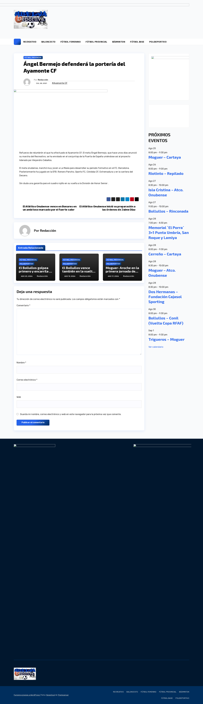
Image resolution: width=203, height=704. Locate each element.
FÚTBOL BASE (137, 41)
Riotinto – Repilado (165, 173)
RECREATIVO (29, 41)
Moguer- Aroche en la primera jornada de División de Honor (122, 271)
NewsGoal (50, 695)
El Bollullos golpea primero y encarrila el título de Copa (35, 271)
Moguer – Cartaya (164, 157)
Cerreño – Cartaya (164, 254)
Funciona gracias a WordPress (27, 695)
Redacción (43, 79)
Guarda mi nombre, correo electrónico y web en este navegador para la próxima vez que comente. (70, 414)
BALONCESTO (48, 41)
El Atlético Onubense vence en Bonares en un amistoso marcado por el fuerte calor (50, 208)
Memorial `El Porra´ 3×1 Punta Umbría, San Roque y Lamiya (168, 232)
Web (19, 397)
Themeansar (63, 695)
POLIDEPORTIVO (158, 41)
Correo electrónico (27, 380)
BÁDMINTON (118, 41)
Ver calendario (155, 347)
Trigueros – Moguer (166, 339)
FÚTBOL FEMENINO (70, 41)
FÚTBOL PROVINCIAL (96, 41)
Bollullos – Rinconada (168, 211)
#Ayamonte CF (59, 83)
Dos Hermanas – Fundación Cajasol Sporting (165, 296)
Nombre (21, 362)
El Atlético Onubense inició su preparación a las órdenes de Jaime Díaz (107, 208)
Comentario (23, 305)
